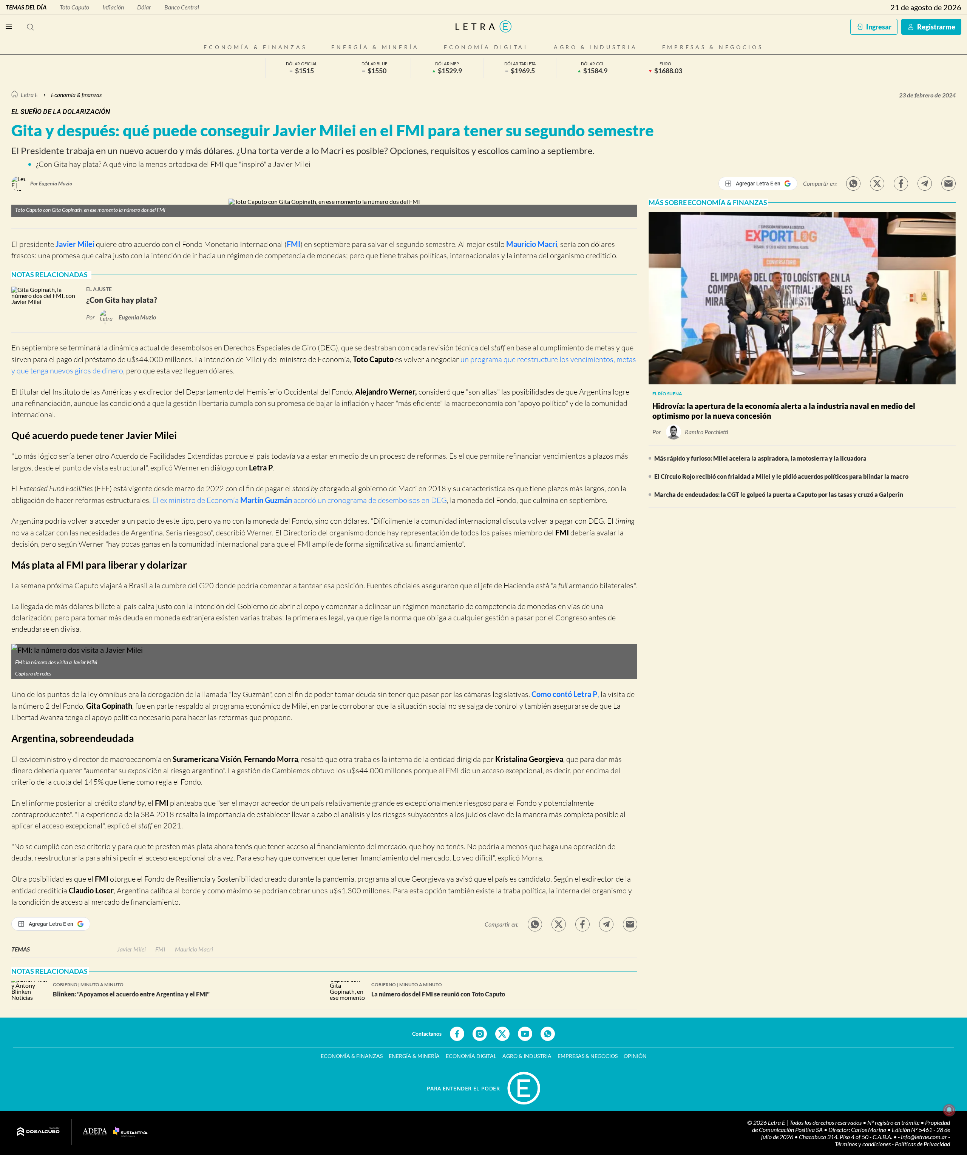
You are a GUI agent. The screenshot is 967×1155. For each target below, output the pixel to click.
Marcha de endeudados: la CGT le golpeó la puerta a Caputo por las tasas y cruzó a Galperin (778, 494)
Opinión (635, 1056)
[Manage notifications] (949, 1110)
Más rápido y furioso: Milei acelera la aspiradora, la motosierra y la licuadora (760, 458)
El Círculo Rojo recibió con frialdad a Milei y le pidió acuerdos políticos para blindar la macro (781, 476)
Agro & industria (596, 47)
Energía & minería (375, 47)
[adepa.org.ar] (95, 1132)
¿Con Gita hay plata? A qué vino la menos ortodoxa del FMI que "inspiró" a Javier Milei (173, 164)
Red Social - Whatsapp (548, 1034)
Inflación (113, 7)
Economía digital (486, 47)
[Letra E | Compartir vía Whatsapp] (853, 183)
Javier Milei (75, 243)
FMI (293, 243)
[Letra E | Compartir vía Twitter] (877, 183)
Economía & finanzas (255, 47)
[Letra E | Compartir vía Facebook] (901, 183)
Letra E (29, 94)
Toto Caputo (74, 7)
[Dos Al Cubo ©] (38, 1132)
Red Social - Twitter (502, 1034)
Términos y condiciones (863, 1143)
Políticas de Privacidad (922, 1143)
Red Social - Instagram (480, 1034)
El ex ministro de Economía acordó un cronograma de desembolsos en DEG (299, 500)
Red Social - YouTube (525, 1034)
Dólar (144, 7)
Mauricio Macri (531, 243)
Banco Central (181, 7)
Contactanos (427, 1033)
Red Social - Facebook (457, 1034)
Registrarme (936, 27)
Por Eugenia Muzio (51, 183)
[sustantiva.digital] (130, 1132)
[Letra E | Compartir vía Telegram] (924, 183)
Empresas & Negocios (712, 47)
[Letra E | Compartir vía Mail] (948, 183)
